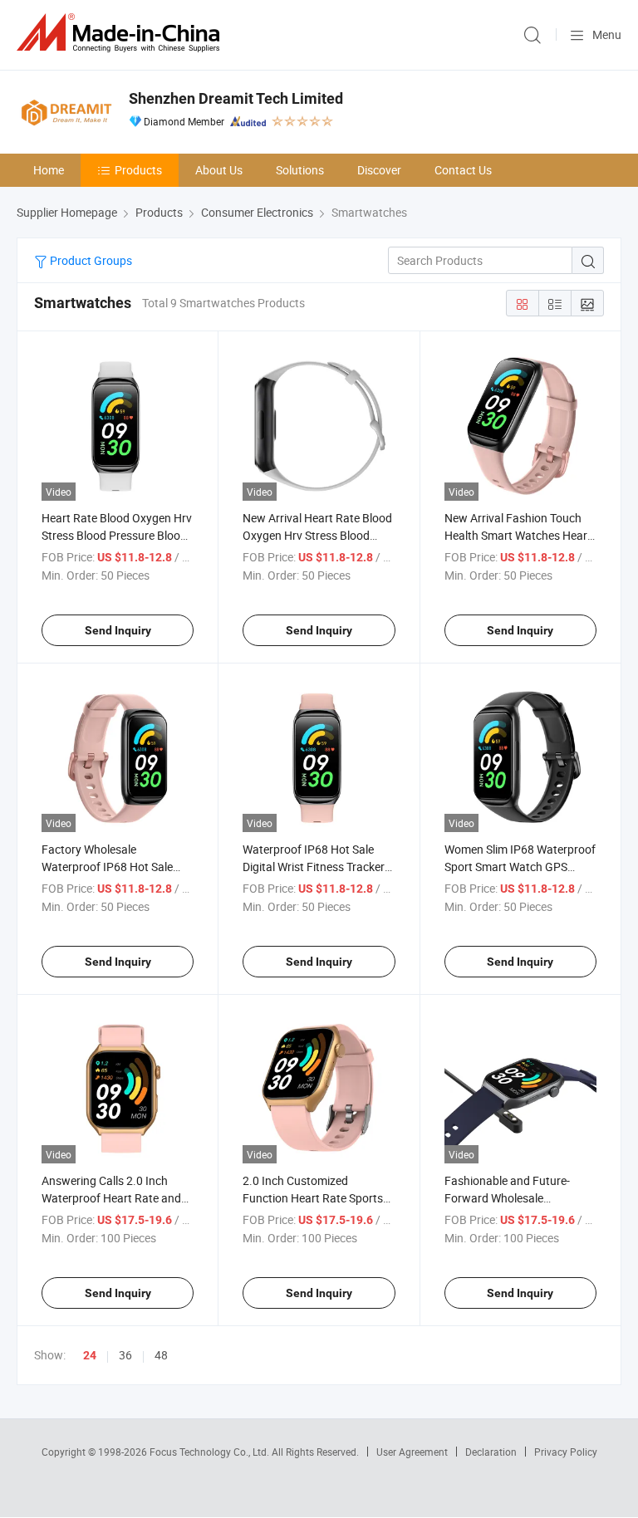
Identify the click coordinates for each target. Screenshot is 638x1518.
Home (48, 170)
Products (138, 170)
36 (125, 1355)
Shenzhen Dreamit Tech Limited (236, 98)
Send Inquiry (118, 630)
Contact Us (463, 170)
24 (89, 1355)
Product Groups (89, 260)
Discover (379, 170)
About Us (219, 170)
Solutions (300, 170)
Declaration (491, 1451)
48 (161, 1355)
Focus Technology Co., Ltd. (211, 1451)
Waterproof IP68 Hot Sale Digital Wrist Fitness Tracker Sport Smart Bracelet (314, 866)
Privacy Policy (565, 1451)
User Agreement (412, 1451)
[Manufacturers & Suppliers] (121, 32)
